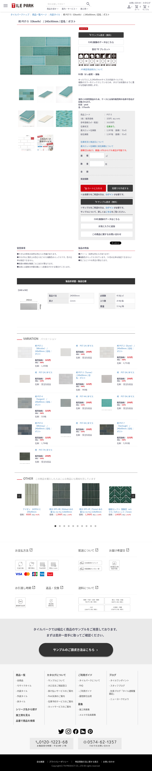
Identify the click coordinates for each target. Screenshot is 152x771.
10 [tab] (96, 526)
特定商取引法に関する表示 (87, 761)
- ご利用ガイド (85, 690)
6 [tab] (78, 526)
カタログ (147, 2)
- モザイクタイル (23, 685)
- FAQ (80, 685)
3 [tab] (64, 526)
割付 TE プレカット (101, 49)
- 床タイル (20, 701)
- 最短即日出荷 (85, 696)
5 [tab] (73, 526)
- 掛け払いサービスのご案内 (60, 690)
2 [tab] (60, 526)
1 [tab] (55, 526)
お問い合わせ (135, 2)
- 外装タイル (21, 696)
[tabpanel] (45, 55)
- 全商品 (19, 680)
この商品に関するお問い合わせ (106, 234)
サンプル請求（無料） (102, 34)
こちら (108, 211)
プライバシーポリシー (59, 761)
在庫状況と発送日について (92, 141)
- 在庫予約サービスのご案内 (60, 701)
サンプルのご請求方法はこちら (76, 650)
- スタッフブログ (117, 685)
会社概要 (41, 761)
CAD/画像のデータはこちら (101, 42)
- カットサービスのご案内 (59, 706)
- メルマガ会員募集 (87, 714)
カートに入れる (94, 188)
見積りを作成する (120, 188)
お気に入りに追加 (106, 226)
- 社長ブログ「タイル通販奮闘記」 (122, 692)
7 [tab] (82, 526)
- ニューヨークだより (119, 699)
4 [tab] (69, 526)
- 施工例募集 (84, 709)
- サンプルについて (56, 680)
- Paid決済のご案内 (56, 696)
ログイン (109, 194)
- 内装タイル (21, 690)
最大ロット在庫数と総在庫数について (97, 146)
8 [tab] (87, 526)
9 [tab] (91, 526)
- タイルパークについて (89, 680)
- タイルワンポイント (119, 680)
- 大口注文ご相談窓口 (57, 685)
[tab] (26, 94)
